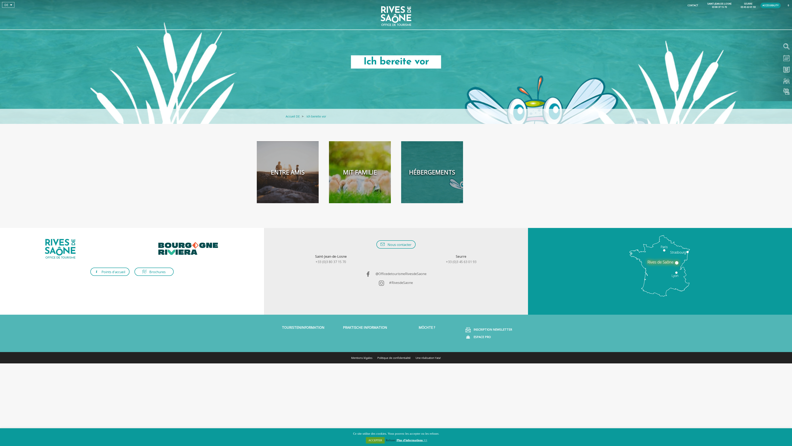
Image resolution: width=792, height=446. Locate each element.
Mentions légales (361, 358)
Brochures (157, 272)
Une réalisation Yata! (428, 358)
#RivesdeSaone (400, 282)
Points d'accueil (113, 272)
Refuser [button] (391, 440)
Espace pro (482, 337)
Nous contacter (399, 244)
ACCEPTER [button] (375, 440)
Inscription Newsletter (492, 329)
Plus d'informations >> (412, 440)
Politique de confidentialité (394, 358)
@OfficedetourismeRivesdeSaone (401, 274)
